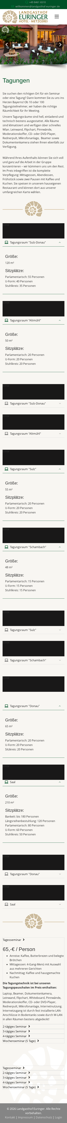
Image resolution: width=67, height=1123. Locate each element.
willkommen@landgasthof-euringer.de (37, 6)
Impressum (25, 1117)
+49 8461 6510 (37, 2)
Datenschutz (44, 1117)
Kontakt (10, 1117)
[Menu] (56, 16)
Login (58, 1117)
